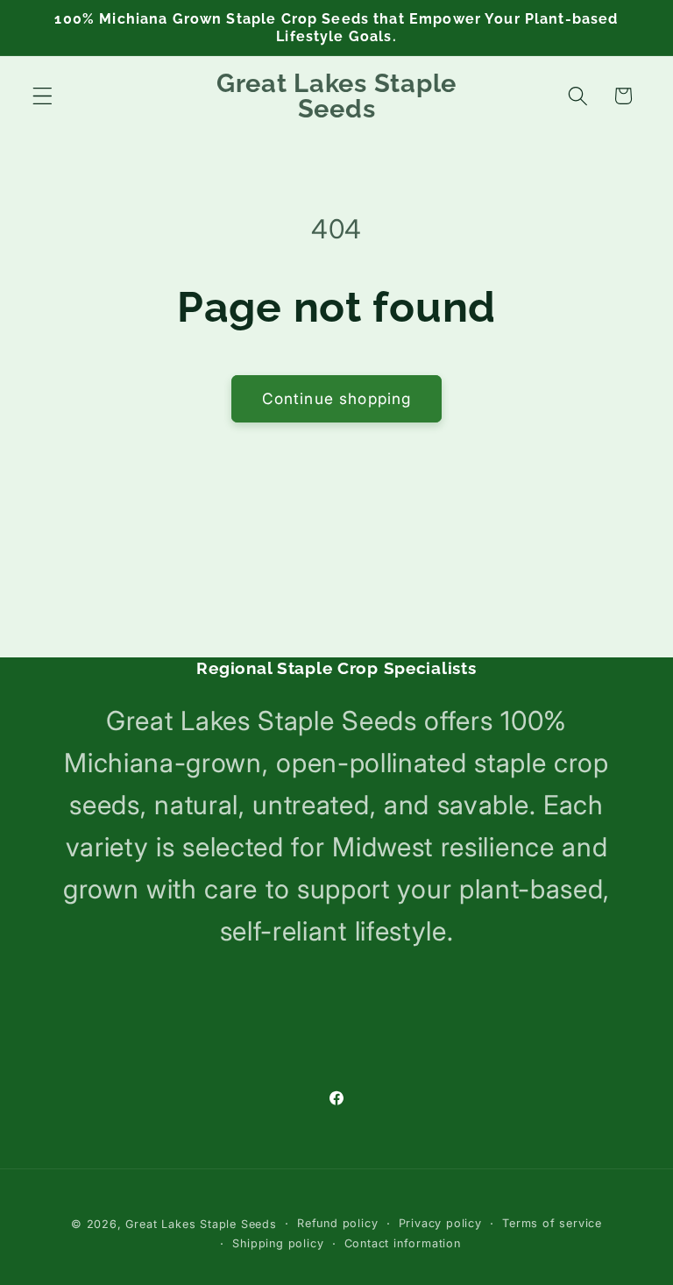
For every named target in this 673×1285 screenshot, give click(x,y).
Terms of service (552, 1223)
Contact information (402, 1243)
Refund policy (337, 1223)
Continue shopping (337, 398)
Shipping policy (277, 1243)
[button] (42, 96)
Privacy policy (440, 1223)
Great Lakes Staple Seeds (200, 1224)
